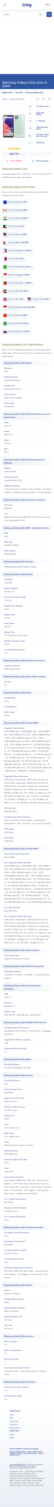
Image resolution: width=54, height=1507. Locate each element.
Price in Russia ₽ (19, 331)
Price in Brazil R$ (18, 323)
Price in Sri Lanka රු (20, 283)
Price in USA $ (41, 299)
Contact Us (14, 1425)
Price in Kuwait (16, 226)
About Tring (14, 1421)
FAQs (12, 1438)
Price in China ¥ (18, 315)
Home (12, 1415)
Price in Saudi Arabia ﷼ (20, 267)
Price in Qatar (16, 259)
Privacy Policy (15, 1428)
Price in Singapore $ (19, 275)
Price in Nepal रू (18, 242)
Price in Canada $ (18, 210)
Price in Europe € (18, 202)
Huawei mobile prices (18, 1451)
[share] (4, 5)
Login (12, 1434)
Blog (11, 1418)
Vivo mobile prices (30, 1453)
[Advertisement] (27, 46)
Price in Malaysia (18, 234)
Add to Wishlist (16, 161)
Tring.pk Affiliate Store (18, 1465)
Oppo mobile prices (34, 1451)
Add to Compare (42, 161)
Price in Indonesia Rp (22, 307)
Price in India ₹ (18, 218)
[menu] (49, 5)
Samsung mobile (16, 1453)
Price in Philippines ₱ (20, 250)
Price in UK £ (16, 299)
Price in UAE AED (18, 291)
